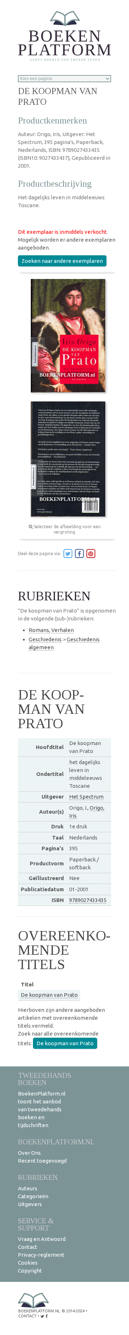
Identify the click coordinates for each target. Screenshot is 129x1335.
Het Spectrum (86, 797)
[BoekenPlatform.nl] (64, 34)
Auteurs (27, 1188)
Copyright (30, 1270)
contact (27, 1316)
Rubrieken (38, 1177)
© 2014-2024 (73, 1311)
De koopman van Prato (49, 995)
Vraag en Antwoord (42, 1239)
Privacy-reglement (41, 1255)
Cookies (28, 1263)
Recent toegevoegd (42, 1161)
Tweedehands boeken (44, 1078)
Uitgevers (30, 1204)
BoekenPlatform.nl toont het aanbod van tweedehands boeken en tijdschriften (42, 1109)
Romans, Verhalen (51, 630)
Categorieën (33, 1196)
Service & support (36, 1224)
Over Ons (29, 1153)
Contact (27, 1247)
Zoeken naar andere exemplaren (62, 261)
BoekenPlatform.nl (56, 1141)
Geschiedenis (45, 639)
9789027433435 (87, 900)
